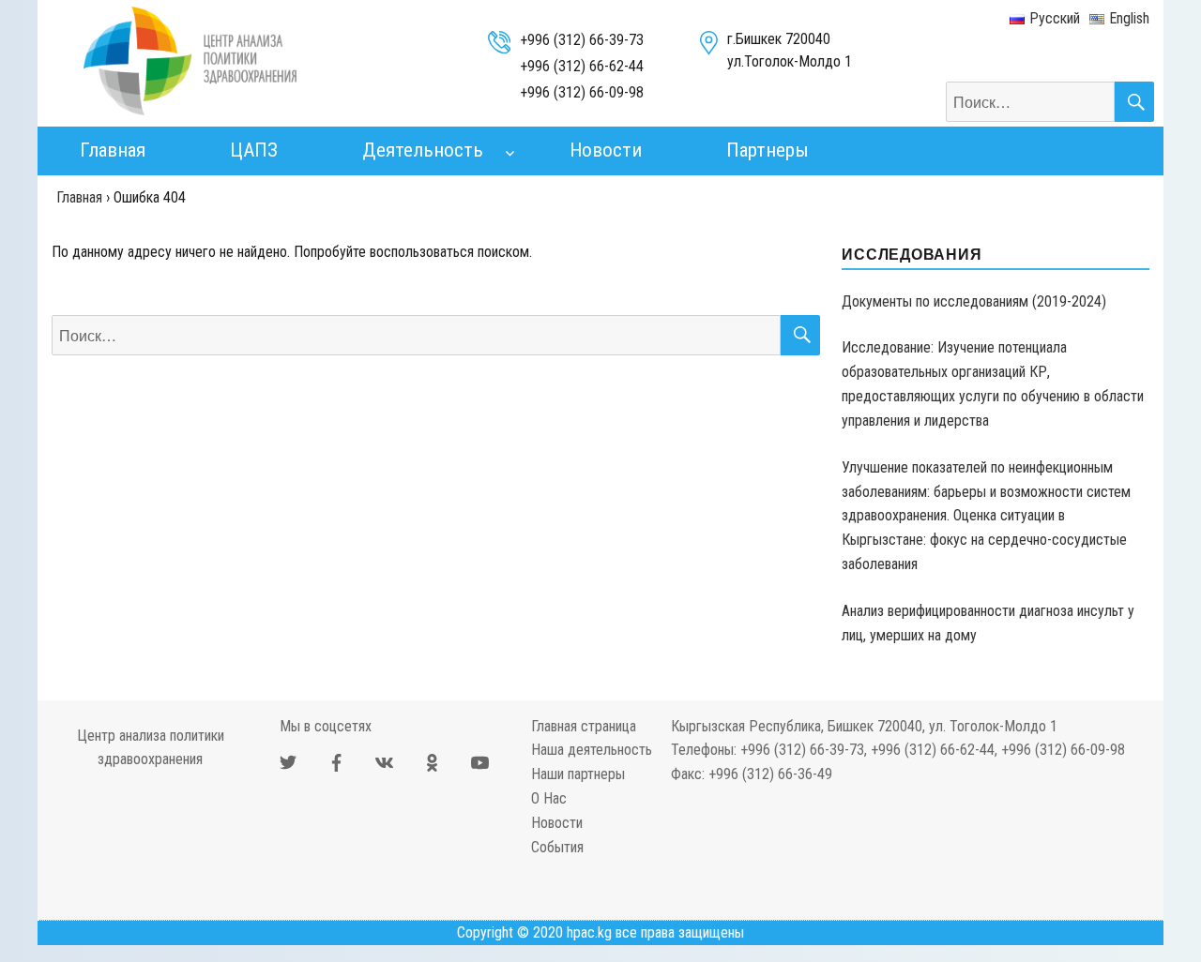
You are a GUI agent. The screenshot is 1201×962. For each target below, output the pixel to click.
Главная (112, 150)
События (557, 847)
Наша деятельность (591, 750)
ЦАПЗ (254, 150)
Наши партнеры (578, 774)
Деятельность (422, 150)
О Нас (549, 798)
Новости (606, 150)
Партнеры (767, 150)
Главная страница (583, 726)
